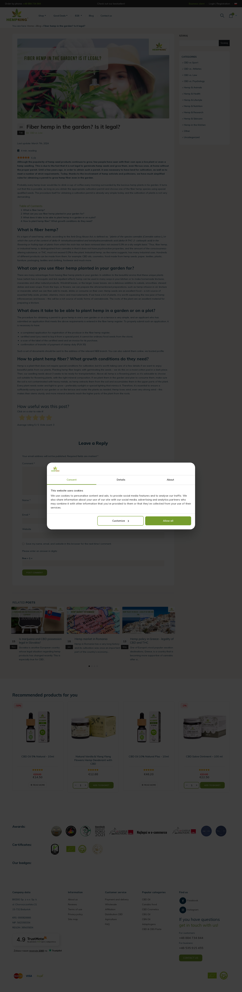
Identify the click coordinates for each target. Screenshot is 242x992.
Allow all (168, 520)
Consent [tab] (72, 479)
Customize (118, 520)
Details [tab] (121, 479)
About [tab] (170, 479)
